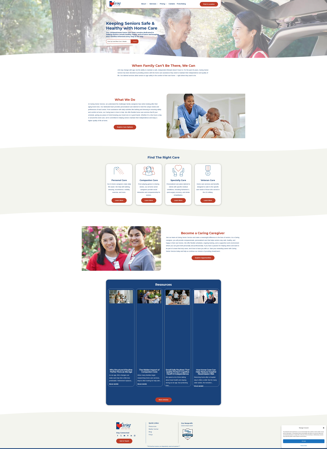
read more (113, 384)
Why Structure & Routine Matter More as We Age (121, 371)
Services (153, 4)
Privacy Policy (304, 445)
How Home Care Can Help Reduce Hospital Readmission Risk (206, 372)
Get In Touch (124, 441)
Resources (152, 426)
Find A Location (209, 4)
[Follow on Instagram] (134, 435)
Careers (172, 4)
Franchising (181, 4)
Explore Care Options (125, 127)
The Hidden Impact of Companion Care (149, 371)
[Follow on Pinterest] (127, 435)
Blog (150, 432)
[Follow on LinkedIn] (131, 435)
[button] (323, 428)
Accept (304, 441)
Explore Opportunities (203, 258)
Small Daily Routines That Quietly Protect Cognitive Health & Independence (177, 372)
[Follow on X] (121, 435)
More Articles (163, 400)
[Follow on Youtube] (124, 435)
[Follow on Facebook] (117, 435)
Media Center (153, 429)
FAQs (151, 434)
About (143, 4)
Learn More (119, 200)
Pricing (162, 4)
